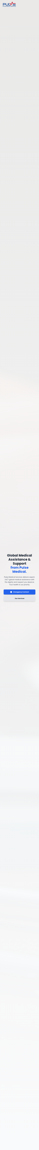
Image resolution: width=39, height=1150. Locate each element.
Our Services (19, 598)
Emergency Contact (21, 592)
